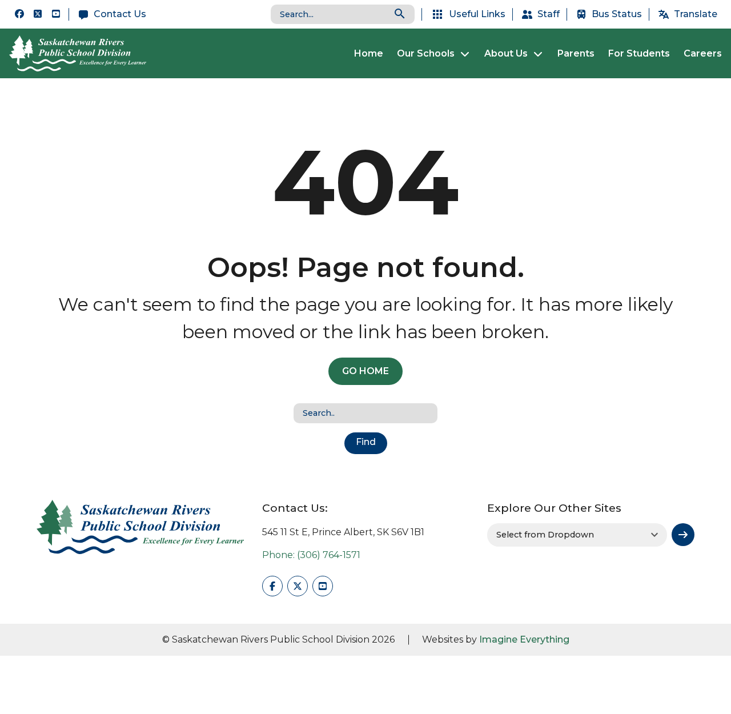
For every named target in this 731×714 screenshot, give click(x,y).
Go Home (365, 371)
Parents (576, 53)
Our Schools (426, 53)
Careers (703, 53)
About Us (506, 53)
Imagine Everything (524, 639)
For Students (639, 53)
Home (368, 53)
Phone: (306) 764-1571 (311, 554)
